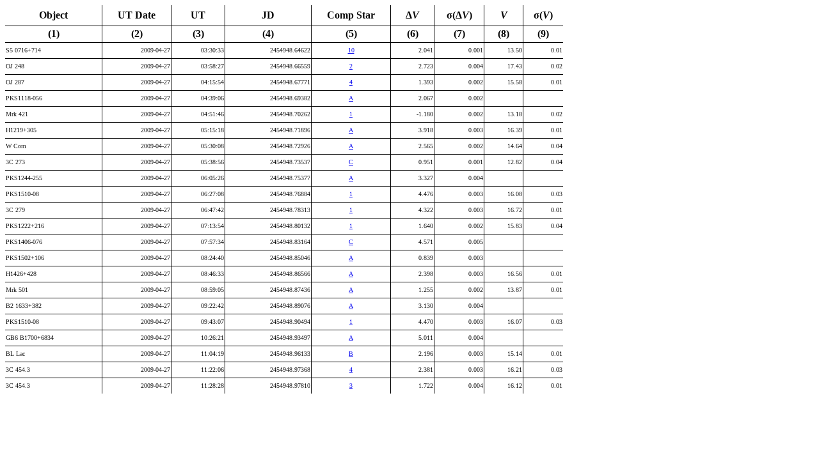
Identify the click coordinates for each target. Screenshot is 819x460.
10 (351, 50)
